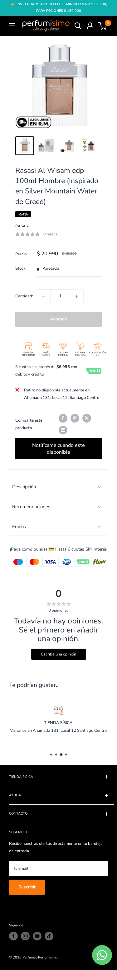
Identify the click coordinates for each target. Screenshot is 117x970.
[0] (103, 26)
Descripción (24, 487)
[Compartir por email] (63, 430)
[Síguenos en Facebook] (13, 936)
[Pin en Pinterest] (75, 418)
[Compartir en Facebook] (63, 418)
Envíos (19, 526)
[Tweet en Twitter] (86, 418)
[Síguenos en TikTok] (49, 936)
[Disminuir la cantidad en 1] (43, 296)
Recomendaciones (31, 507)
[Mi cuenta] (90, 25)
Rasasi (22, 226)
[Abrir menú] (12, 25)
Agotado (58, 319)
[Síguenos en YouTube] (37, 936)
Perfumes (29, 957)
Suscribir (27, 887)
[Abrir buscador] (78, 25)
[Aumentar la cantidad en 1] (76, 296)
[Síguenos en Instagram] (25, 936)
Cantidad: (24, 296)
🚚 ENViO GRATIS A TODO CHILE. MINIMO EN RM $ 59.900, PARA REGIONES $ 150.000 (58, 7)
